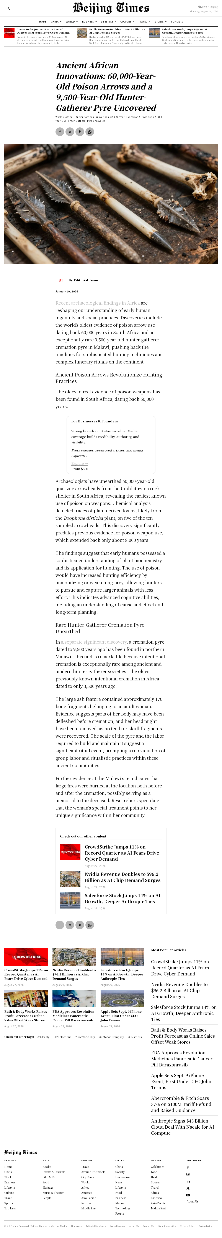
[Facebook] (60, 131)
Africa (69, 116)
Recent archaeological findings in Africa (98, 303)
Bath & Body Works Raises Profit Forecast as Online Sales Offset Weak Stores (25, 1015)
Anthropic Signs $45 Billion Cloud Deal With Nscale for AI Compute (182, 1127)
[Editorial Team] (62, 280)
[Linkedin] (187, 1181)
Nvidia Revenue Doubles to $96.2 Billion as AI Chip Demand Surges (117, 31)
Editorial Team (86, 280)
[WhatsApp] (89, 131)
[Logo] (111, 8)
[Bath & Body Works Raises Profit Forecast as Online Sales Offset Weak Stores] (26, 999)
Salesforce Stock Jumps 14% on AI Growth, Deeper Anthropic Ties (184, 31)
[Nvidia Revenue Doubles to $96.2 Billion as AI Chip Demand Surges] (82, 33)
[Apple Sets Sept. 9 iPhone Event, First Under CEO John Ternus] (122, 999)
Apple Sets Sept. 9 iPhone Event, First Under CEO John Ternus (121, 1015)
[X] (69, 131)
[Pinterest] (79, 131)
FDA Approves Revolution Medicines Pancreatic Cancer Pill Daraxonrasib (73, 1015)
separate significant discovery (96, 642)
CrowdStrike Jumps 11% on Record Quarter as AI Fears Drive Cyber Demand (43, 31)
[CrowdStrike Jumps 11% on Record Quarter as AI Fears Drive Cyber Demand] (9, 33)
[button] (8, 8)
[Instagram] (187, 1174)
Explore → (79, 463)
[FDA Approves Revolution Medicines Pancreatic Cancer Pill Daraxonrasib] (74, 999)
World (59, 116)
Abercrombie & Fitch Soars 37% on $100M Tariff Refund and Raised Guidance (181, 1104)
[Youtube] (187, 1195)
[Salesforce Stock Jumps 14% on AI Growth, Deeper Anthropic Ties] (154, 33)
